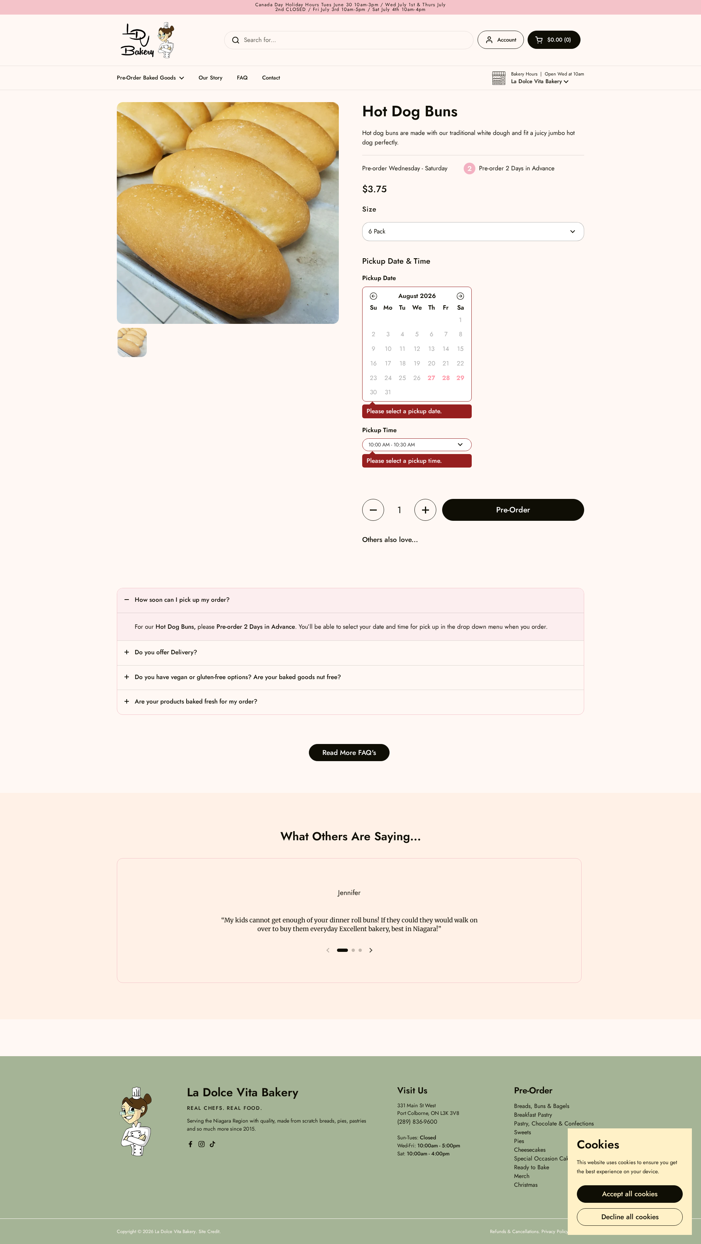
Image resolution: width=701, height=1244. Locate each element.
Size (369, 209)
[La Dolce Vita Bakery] (148, 40)
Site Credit (209, 1231)
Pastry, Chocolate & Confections (554, 1123)
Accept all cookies (630, 1194)
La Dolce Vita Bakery (175, 1231)
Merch (521, 1176)
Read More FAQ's (349, 752)
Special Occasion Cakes (544, 1158)
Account (506, 40)
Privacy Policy (554, 1231)
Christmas (525, 1185)
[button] (538, 78)
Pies (519, 1141)
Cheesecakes (529, 1150)
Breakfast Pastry (533, 1115)
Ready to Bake (531, 1167)
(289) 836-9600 (417, 1121)
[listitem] (431, 378)
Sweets (522, 1132)
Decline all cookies (630, 1217)
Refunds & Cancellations (514, 1231)
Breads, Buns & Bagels (541, 1106)
